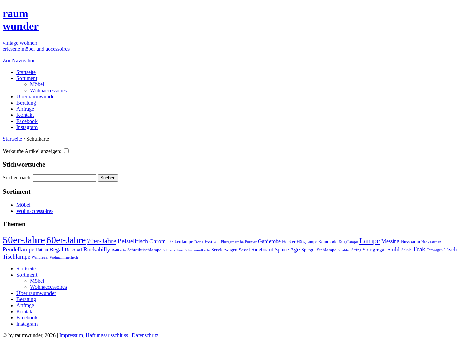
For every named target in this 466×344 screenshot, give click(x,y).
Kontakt (25, 115)
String (356, 250)
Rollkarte (119, 250)
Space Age (287, 249)
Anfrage (25, 109)
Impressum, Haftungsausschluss (93, 335)
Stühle (406, 250)
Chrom (157, 241)
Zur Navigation (19, 60)
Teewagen (435, 250)
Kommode (327, 241)
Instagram (27, 127)
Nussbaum (410, 241)
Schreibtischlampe (144, 249)
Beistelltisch (133, 241)
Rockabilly (96, 249)
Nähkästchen (431, 242)
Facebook (27, 121)
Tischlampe (16, 256)
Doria (198, 242)
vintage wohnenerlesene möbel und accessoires (36, 46)
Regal (56, 249)
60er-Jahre (66, 240)
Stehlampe (326, 250)
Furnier (251, 242)
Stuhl (393, 249)
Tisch (450, 249)
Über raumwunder (36, 96)
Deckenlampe (180, 241)
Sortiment (26, 78)
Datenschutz (145, 335)
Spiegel (308, 249)
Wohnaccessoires (48, 90)
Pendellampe (18, 249)
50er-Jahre (24, 239)
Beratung (26, 103)
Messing (390, 241)
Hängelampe (307, 241)
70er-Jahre (101, 241)
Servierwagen (224, 249)
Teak (419, 249)
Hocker (288, 241)
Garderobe (269, 241)
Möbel (37, 84)
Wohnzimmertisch (64, 257)
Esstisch (212, 241)
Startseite (26, 72)
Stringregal (374, 249)
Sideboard (262, 249)
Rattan (42, 249)
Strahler (344, 250)
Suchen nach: (17, 178)
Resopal (73, 249)
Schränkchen (173, 250)
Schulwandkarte (197, 250)
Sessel (244, 249)
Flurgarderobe (232, 242)
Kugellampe (348, 242)
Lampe (369, 240)
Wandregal (40, 257)
